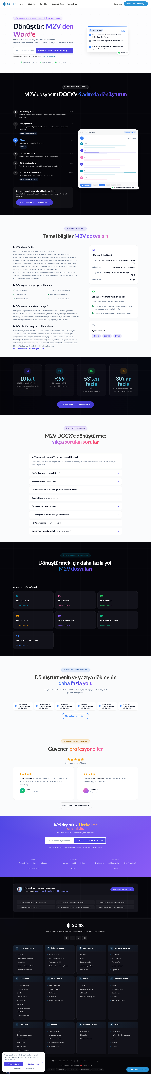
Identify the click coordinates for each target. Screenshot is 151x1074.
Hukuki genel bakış (23, 985)
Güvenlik (115, 1046)
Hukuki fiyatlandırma (23, 1016)
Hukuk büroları (21, 1000)
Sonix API (83, 985)
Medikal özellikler (54, 989)
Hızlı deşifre (21, 962)
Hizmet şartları (85, 1069)
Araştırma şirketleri (86, 966)
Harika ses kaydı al (54, 1046)
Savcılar (19, 993)
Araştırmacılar (116, 958)
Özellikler (20, 954)
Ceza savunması (22, 997)
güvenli (102, 931)
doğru (95, 931)
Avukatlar (20, 1004)
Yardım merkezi (54, 1031)
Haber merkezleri (85, 962)
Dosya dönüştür (58, 4)
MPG (97, 336)
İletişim (114, 1042)
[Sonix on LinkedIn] (78, 938)
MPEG (107, 336)
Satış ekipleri (84, 970)
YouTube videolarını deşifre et (58, 966)
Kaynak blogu (21, 1046)
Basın (113, 1039)
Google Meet (116, 993)
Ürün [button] (21, 4)
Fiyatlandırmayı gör (49, 56)
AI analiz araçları (54, 954)
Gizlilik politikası (72, 1069)
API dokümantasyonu (87, 989)
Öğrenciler (115, 970)
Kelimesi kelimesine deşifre (25, 966)
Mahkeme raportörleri (24, 1008)
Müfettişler (20, 1012)
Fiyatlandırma (72, 4)
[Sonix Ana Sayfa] (10, 4)
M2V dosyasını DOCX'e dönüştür (54, 50)
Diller (19, 1031)
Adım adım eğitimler (55, 1039)
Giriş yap (51, 1069)
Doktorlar (52, 993)
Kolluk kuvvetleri (22, 989)
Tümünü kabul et (13, 1064)
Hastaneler (52, 997)
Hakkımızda (116, 1031)
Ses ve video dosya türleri (25, 1035)
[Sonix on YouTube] (84, 938)
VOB (118, 336)
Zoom (114, 985)
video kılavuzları (62, 891)
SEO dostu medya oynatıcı (57, 958)
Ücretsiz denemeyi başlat (90, 841)
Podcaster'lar (116, 962)
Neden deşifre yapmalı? (56, 1042)
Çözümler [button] (31, 4)
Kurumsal (83, 954)
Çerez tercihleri (97, 1069)
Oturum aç (118, 4)
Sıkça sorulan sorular (55, 1035)
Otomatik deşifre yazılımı (25, 958)
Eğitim (82, 958)
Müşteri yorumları (86, 1039)
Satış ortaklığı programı (87, 997)
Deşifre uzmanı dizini (23, 1050)
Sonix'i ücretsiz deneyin (136, 4)
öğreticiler (50, 891)
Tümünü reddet (33, 1064)
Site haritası (60, 1069)
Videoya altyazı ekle (55, 962)
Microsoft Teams (117, 989)
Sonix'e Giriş (21, 1042)
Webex (114, 997)
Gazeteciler (115, 954)
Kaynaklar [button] (43, 4)
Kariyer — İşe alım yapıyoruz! (121, 1035)
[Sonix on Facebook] (66, 938)
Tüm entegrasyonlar (118, 1000)
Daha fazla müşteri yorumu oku (74, 806)
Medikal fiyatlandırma (56, 1000)
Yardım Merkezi (40, 891)
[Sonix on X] (72, 938)
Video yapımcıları (117, 966)
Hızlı (90, 931)
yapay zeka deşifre (71, 931)
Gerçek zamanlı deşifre (24, 970)
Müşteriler (83, 1035)
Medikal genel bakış (55, 985)
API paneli (83, 993)
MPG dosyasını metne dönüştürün (27, 349)
